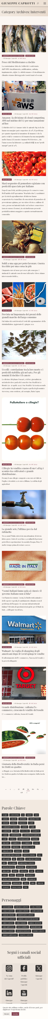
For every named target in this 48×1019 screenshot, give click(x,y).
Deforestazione (24, 839)
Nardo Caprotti (8, 931)
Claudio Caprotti (22, 911)
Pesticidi (20, 875)
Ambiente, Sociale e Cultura (13, 56)
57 (19, 789)
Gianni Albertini (37, 911)
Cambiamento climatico (10, 827)
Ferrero (18, 851)
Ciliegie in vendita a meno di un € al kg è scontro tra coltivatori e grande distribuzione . (23, 471)
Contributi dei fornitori (31, 835)
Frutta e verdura (29, 855)
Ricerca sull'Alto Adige (10, 879)
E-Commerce (27, 843)
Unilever (40, 883)
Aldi (36, 815)
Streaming (6, 883)
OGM (31, 871)
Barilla (13, 823)
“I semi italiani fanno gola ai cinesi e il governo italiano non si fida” (22, 592)
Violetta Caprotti (26, 935)
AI (22, 815)
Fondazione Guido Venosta (11, 855)
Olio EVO (39, 871)
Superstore (17, 883)
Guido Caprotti (8, 923)
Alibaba (5, 819)
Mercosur (6, 871)
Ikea (39, 855)
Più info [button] (6, 1014)
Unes (32, 883)
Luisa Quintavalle (8, 927)
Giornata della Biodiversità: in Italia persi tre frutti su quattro (23, 765)
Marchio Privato (8, 867)
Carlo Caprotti (8, 911)
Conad (5, 835)
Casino (16, 831)
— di (9, 58)
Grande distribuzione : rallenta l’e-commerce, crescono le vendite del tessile (23, 708)
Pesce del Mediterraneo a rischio (18, 62)
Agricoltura (15, 815)
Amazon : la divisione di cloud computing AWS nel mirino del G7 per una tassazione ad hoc (23, 120)
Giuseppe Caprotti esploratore (28, 919)
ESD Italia (6, 847)
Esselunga (16, 847)
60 (33, 789)
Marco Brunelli (23, 927)
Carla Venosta (36, 907)
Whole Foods (16, 887)
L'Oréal (20, 859)
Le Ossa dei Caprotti (33, 859)
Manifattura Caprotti (26, 863)
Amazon (13, 819)
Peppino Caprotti (38, 931)
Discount (6, 843)
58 (23, 789)
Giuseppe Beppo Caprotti (25, 915)
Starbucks (32, 879)
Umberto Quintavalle (10, 935)
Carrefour (6, 831)
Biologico (22, 823)
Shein (23, 879)
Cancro (24, 827)
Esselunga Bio (7, 851)
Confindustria (15, 835)
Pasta (5, 875)
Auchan (5, 823)
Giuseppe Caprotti (9, 919)
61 (38, 789)
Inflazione (6, 859)
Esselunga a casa (28, 847)
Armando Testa (34, 819)
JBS (14, 859)
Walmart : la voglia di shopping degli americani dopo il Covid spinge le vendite (23, 652)
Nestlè (15, 871)
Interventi (30, 56)
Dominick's (16, 843)
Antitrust (23, 819)
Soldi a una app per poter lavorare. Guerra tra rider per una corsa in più (23, 265)
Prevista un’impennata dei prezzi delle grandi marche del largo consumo (21, 316)
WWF (25, 887)
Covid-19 (12, 839)
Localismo (12, 863)
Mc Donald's (31, 867)
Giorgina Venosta (8, 915)
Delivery (35, 839)
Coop (4, 839)
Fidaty (26, 851)
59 (28, 789)
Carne (32, 827)
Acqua (5, 815)
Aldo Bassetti (7, 907)
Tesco (26, 883)
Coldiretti (35, 831)
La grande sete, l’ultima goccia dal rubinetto (19, 530)
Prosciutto (30, 875)
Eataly (36, 843)
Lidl (4, 863)
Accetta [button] (15, 1014)
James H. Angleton (35, 923)
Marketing (20, 867)
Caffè (31, 823)
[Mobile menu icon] (44, 3)
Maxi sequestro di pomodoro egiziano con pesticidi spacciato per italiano (23, 185)
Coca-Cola (25, 831)
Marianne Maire (36, 927)
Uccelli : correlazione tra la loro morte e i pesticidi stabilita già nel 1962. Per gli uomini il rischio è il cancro (22, 372)
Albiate (29, 815)
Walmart (6, 887)
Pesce (12, 875)
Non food (24, 871)
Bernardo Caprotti (21, 907)
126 (21, 792)
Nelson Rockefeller (23, 931)
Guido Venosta (21, 923)
